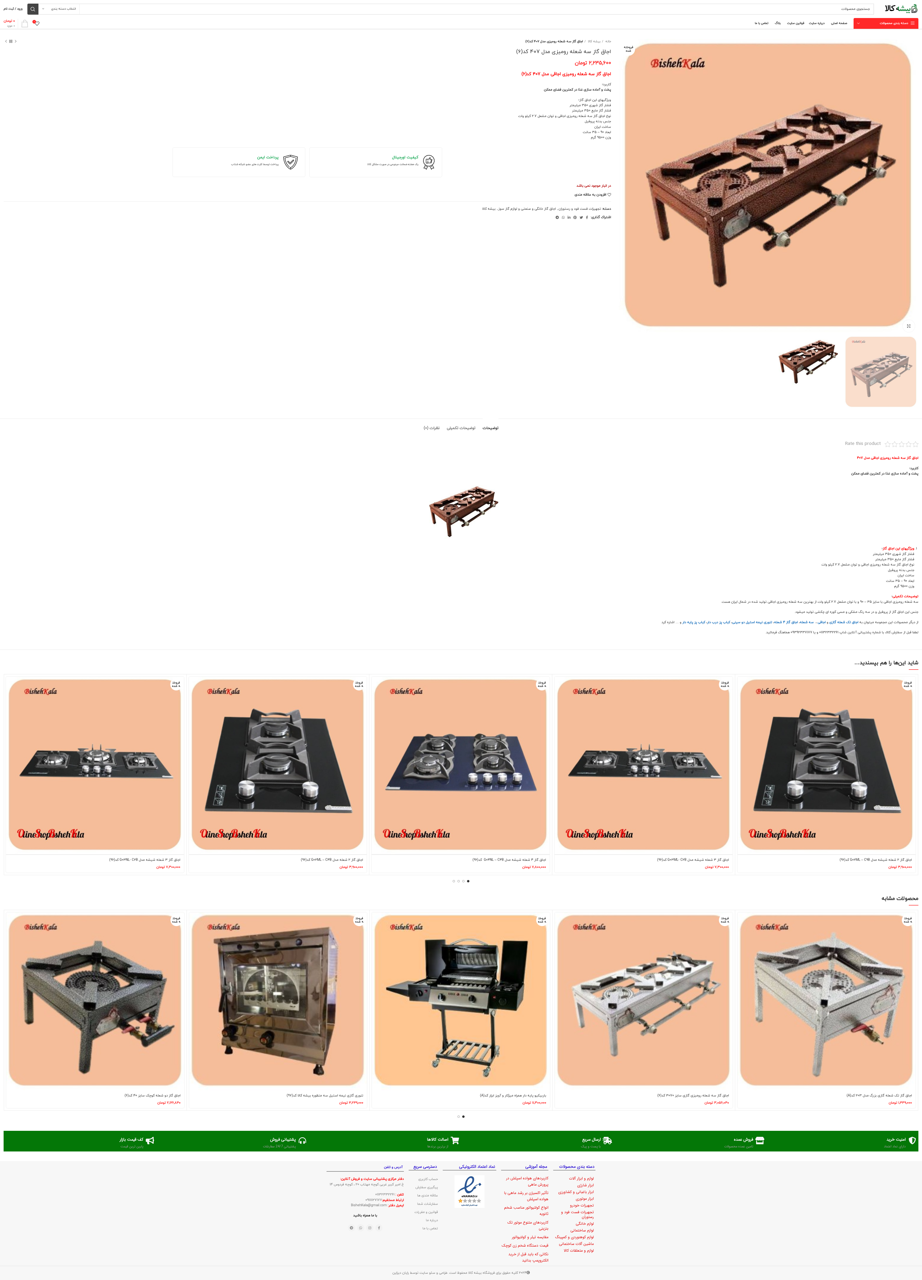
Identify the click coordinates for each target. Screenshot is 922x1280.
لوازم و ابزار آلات (581, 1178)
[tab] (490, 425)
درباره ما (432, 1220)
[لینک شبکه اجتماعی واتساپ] (563, 217)
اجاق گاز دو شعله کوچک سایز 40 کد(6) (153, 1095)
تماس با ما (430, 1228)
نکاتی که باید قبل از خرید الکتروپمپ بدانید (528, 1257)
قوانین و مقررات (426, 1212)
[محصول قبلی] (15, 41)
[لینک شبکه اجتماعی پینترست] (575, 217)
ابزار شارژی (585, 1185)
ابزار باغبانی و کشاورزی (576, 1192)
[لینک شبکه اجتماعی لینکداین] (569, 217)
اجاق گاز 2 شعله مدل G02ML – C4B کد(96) (332, 860)
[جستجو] (32, 9)
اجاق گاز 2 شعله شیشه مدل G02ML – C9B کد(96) (876, 860)
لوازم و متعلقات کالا (579, 1251)
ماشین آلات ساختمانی (576, 1244)
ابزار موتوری (585, 1199)
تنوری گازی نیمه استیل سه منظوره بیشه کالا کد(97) (325, 1095)
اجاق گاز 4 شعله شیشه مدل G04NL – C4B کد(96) (509, 860)
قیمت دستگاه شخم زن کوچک (525, 1246)
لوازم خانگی (585, 1224)
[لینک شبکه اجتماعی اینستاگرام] (369, 1227)
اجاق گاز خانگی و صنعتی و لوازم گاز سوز (527, 209)
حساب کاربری (428, 1179)
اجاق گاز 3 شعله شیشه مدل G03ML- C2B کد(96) (693, 860)
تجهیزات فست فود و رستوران (579, 209)
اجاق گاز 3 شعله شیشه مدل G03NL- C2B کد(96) (144, 860)
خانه (607, 41)
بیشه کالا (594, 41)
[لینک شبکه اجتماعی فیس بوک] (586, 217)
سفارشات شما (427, 1204)
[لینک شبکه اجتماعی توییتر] (581, 217)
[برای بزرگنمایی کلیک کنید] (909, 326)
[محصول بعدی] (6, 41)
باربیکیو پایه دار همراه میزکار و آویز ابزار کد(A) (513, 1095)
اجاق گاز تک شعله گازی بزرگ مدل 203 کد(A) (879, 1095)
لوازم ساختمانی (582, 1230)
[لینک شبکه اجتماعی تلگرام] (557, 217)
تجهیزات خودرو (582, 1205)
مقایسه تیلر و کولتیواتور (530, 1237)
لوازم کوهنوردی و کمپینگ (574, 1237)
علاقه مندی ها (427, 1195)
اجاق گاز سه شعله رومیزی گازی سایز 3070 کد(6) (693, 1095)
